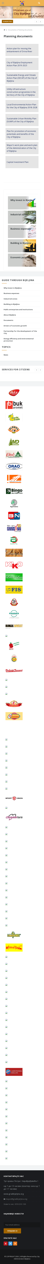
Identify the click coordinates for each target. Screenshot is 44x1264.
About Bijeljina (10, 315)
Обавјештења (7, 21)
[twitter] (10, 1243)
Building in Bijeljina (12, 304)
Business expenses (11, 293)
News (6, 355)
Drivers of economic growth (15, 326)
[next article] (36, 21)
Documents (8, 320)
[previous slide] (36, 370)
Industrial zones (10, 299)
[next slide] (40, 370)
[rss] (15, 1243)
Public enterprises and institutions (18, 309)
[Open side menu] (3, 3)
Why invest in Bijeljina (13, 288)
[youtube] (6, 1243)
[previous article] (40, 21)
